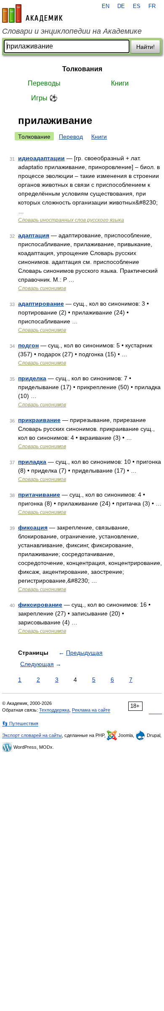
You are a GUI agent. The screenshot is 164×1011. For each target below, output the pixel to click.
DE (121, 6)
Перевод (71, 136)
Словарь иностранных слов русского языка (71, 220)
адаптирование (41, 303)
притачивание (39, 494)
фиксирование (40, 604)
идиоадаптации (41, 158)
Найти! (145, 46)
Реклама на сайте (91, 710)
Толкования (82, 69)
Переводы (44, 83)
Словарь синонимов (42, 288)
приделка (32, 378)
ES (136, 6)
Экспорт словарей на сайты (32, 735)
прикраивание (39, 420)
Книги (120, 83)
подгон (28, 345)
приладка (32, 461)
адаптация (33, 235)
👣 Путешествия (20, 723)
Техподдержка (54, 710)
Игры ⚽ (44, 98)
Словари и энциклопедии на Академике (72, 31)
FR (152, 6)
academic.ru (32, 13)
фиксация (33, 527)
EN (105, 6)
